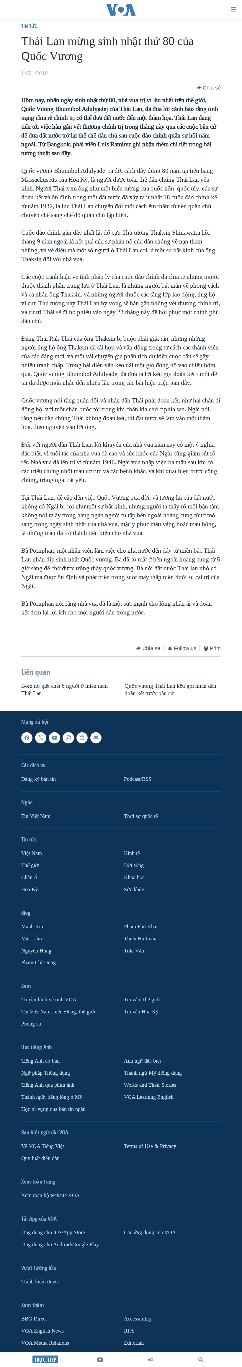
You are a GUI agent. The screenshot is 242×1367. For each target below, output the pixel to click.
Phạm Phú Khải (141, 926)
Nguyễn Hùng (36, 950)
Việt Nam (31, 853)
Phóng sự (31, 1023)
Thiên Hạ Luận (140, 938)
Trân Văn (134, 950)
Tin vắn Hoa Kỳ (141, 1011)
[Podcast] (82, 737)
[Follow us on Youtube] (54, 737)
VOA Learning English (149, 1097)
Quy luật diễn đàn (40, 1158)
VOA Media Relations (45, 1343)
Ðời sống (134, 865)
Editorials (134, 1343)
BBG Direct (34, 1318)
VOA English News (42, 1331)
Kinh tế (132, 853)
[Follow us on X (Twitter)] (40, 737)
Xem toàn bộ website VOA (50, 1195)
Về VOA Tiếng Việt (42, 1146)
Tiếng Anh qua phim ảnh (47, 1085)
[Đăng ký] (96, 737)
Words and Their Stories (150, 1085)
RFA (129, 1331)
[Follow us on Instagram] (68, 737)
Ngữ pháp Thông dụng (45, 1073)
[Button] (209, 87)
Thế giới (30, 865)
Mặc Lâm (31, 938)
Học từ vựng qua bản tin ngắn (53, 1109)
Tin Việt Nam (35, 816)
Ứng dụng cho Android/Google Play (60, 1244)
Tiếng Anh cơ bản (40, 1061)
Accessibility (138, 1318)
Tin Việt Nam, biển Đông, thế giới (58, 1011)
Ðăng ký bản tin (38, 779)
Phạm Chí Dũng (38, 962)
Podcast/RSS (137, 779)
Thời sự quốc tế (141, 816)
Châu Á (29, 877)
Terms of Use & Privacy (150, 1146)
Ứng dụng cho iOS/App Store (53, 1232)
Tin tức (29, 26)
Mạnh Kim (33, 926)
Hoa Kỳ (29, 889)
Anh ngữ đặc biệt (142, 1061)
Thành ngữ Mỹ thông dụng (153, 1073)
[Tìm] (201, 1359)
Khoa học (134, 877)
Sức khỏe (134, 889)
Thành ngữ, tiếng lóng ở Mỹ (51, 1097)
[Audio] (150, 1359)
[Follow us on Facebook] (26, 737)
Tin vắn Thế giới (142, 999)
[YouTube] (100, 1359)
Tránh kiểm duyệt (40, 1281)
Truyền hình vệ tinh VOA (48, 999)
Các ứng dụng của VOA (150, 1232)
